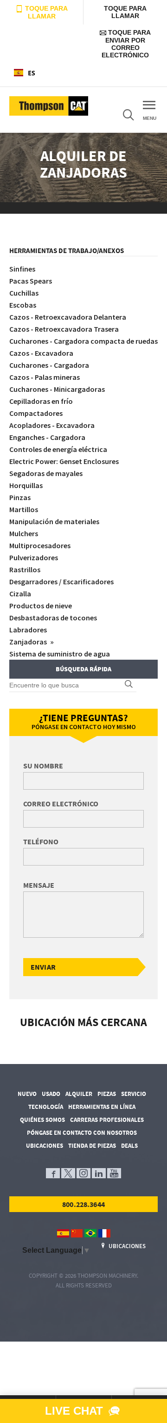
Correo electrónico (60, 803)
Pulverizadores (33, 557)
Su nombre (43, 765)
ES (31, 72)
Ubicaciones (44, 1146)
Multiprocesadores (40, 545)
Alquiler (78, 1094)
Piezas (106, 1094)
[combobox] (42, 72)
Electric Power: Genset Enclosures (64, 461)
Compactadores (36, 413)
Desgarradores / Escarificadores (61, 581)
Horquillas (26, 485)
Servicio (133, 1094)
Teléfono (40, 841)
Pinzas (20, 497)
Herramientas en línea (101, 1107)
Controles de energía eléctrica (58, 449)
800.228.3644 (83, 1204)
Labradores (28, 629)
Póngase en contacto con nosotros (82, 1133)
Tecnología (45, 1107)
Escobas (22, 304)
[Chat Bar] (83, 1411)
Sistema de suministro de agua (59, 653)
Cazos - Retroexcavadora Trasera (64, 329)
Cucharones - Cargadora (49, 365)
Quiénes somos (42, 1120)
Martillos (23, 509)
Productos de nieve (40, 605)
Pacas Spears (30, 280)
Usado (51, 1094)
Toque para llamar (45, 12)
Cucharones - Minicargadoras (57, 389)
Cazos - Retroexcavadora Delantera (67, 317)
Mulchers (23, 533)
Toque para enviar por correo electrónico (126, 44)
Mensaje (38, 885)
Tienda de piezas (92, 1146)
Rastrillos (24, 569)
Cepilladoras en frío (41, 401)
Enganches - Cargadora (47, 437)
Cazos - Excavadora (41, 353)
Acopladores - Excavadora (52, 425)
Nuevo (27, 1094)
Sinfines (22, 268)
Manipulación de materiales (54, 521)
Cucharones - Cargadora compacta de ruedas (83, 341)
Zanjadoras (28, 641)
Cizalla (20, 593)
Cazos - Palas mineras (44, 377)
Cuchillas (24, 292)
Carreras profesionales (107, 1120)
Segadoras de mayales (46, 473)
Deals (129, 1146)
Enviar (43, 966)
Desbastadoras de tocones (53, 617)
